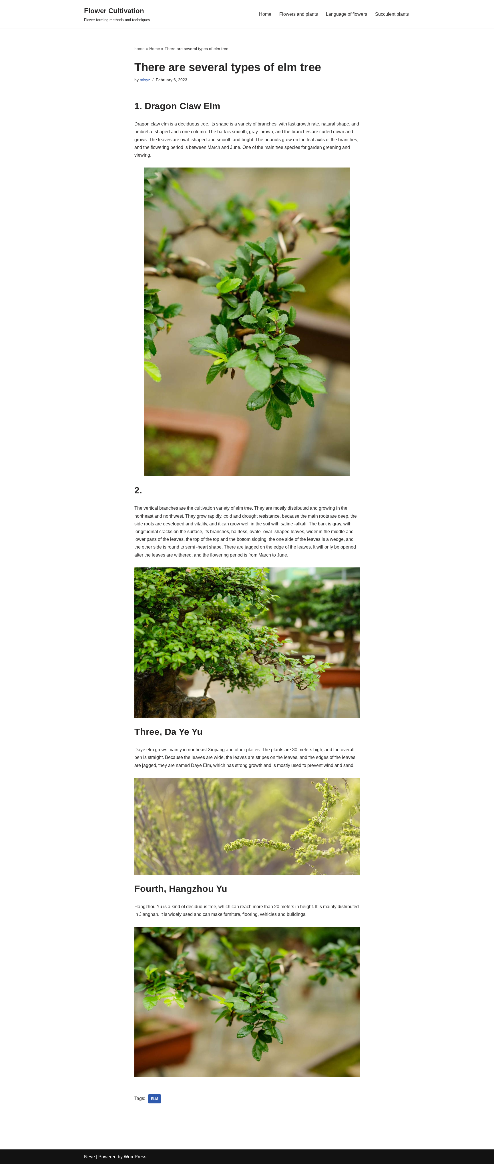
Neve (89, 1156)
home (139, 48)
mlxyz (145, 79)
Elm (154, 1099)
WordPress (135, 1156)
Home (265, 14)
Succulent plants (392, 14)
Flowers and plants (298, 14)
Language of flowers (346, 14)
